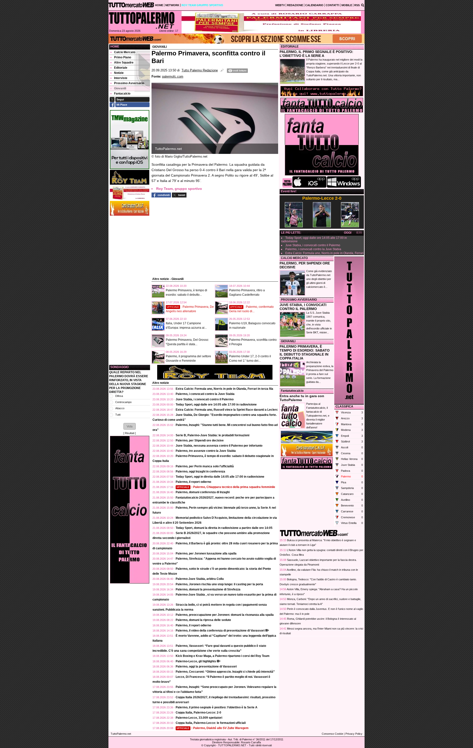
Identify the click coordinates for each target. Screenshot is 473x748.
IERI (359, 232)
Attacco (119, 408)
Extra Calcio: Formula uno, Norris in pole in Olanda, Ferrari (324, 253)
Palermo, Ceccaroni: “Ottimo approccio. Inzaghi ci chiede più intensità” (225, 671)
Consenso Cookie (332, 733)
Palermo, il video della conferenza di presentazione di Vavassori (220, 630)
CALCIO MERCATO (294, 258)
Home (114, 46)
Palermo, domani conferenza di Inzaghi (203, 492)
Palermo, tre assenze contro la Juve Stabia (206, 451)
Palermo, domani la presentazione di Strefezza (208, 589)
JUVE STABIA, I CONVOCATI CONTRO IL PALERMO (303, 307)
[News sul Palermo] (141, 20)
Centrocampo (123, 402)
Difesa (119, 395)
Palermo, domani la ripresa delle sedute (203, 620)
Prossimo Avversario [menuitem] (129, 83)
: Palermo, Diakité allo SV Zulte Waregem (213, 728)
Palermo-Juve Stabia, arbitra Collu (200, 579)
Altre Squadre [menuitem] (124, 62)
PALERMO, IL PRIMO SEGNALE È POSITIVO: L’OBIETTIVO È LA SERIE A (316, 54)
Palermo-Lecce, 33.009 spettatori (199, 717)
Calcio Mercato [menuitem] (124, 52)
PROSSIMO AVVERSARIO (299, 299)
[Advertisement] (129, 290)
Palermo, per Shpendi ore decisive (200, 440)
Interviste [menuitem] (120, 78)
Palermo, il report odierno (193, 482)
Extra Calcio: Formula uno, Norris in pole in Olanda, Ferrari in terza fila (224, 388)
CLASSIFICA (344, 406)
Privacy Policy (353, 733)
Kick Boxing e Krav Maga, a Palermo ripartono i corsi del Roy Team (223, 656)
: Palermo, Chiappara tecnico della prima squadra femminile (226, 487)
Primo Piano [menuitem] (122, 57)
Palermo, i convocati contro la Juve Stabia (205, 394)
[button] (129, 426)
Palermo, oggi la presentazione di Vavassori (206, 666)
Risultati (129, 433)
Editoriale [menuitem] (120, 67)
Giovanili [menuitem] (120, 88)
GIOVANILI (288, 341)
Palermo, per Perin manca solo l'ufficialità (205, 466)
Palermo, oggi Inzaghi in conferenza (200, 471)
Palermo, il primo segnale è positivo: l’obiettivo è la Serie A (216, 707)
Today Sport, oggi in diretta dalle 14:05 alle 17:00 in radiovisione (220, 476)
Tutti (117, 414)
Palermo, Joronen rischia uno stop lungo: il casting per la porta (219, 584)
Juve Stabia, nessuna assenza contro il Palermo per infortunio (219, 445)
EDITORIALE (290, 46)
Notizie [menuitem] (119, 73)
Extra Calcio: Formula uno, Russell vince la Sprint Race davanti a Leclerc (227, 409)
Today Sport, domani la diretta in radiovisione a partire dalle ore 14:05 (224, 528)
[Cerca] (362, 4)
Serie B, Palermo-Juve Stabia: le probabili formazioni (212, 435)
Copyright (210, 745)
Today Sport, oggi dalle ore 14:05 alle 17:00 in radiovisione (216, 404)
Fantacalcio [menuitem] (122, 93)
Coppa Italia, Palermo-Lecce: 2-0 (198, 712)
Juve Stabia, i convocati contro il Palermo (205, 399)
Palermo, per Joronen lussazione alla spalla (206, 553)
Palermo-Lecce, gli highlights (196, 661)
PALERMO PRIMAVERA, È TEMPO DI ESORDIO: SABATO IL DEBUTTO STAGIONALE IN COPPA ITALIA (305, 352)
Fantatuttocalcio (292, 390)
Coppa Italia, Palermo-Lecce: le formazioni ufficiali (211, 723)
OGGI (347, 232)
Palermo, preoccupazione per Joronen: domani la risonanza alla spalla (225, 615)
